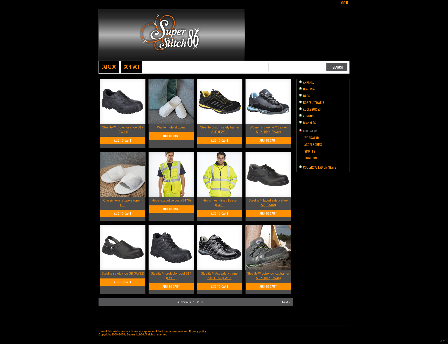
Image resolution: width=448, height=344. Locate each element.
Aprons (308, 116)
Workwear (311, 137)
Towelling (311, 158)
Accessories (312, 109)
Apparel (308, 82)
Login (344, 2)
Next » (286, 302)
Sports (309, 151)
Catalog (108, 66)
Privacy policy (198, 331)
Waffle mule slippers (171, 127)
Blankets (309, 122)
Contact (132, 66)
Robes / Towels (314, 102)
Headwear (310, 89)
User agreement (172, 331)
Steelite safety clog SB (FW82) (123, 273)
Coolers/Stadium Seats (320, 167)
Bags (306, 96)
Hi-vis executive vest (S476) (171, 200)
